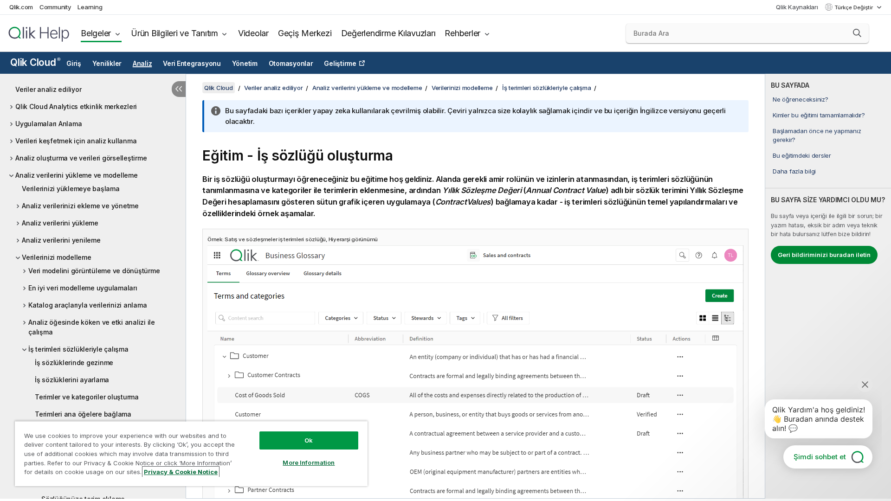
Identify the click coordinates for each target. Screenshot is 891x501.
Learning (89, 7)
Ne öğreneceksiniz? (800, 99)
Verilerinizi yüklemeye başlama (71, 189)
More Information (309, 462)
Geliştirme (340, 63)
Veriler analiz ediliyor (48, 89)
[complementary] (828, 286)
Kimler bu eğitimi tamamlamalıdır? (819, 115)
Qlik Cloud (35, 62)
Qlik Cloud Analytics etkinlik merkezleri (76, 106)
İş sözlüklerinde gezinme (74, 362)
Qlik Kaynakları (797, 7)
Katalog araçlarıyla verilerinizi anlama (87, 305)
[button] (857, 33)
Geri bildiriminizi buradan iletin (824, 254)
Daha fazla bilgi (794, 171)
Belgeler (96, 33)
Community (55, 7)
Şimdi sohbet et (820, 456)
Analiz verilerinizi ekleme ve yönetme (80, 206)
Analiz (142, 63)
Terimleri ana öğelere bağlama (83, 414)
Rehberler (462, 33)
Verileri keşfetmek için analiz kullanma (75, 141)
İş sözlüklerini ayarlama (72, 380)
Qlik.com (21, 7)
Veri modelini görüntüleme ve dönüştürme (94, 271)
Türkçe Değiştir (854, 7)
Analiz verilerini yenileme (61, 240)
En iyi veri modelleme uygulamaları (82, 288)
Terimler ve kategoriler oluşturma (87, 397)
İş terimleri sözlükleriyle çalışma (78, 349)
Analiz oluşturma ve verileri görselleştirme (81, 158)
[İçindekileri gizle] (179, 89)
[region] (191, 453)
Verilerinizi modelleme (56, 257)
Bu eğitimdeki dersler (802, 155)
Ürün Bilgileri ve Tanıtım (174, 33)
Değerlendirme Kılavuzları (388, 33)
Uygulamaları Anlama (48, 124)
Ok (308, 440)
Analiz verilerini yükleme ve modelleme (76, 175)
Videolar (253, 33)
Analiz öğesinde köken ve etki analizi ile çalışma (91, 327)
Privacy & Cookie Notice (181, 471)
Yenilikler (107, 63)
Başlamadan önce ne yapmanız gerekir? (817, 135)
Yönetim (245, 63)
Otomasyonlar (291, 63)
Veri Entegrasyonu (192, 63)
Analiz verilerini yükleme (60, 223)
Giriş (73, 63)
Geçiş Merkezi (305, 33)
